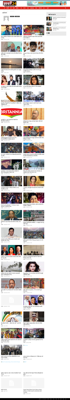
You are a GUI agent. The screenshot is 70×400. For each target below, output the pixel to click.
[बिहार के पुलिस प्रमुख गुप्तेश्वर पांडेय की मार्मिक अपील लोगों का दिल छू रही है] (33, 316)
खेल (21, 8)
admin (2, 39)
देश (4, 8)
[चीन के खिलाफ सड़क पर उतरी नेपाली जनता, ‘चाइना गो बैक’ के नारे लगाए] (33, 96)
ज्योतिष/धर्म (40, 8)
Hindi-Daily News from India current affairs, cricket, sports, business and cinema (32, 391)
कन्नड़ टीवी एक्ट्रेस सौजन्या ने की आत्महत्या (32, 86)
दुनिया (14, 8)
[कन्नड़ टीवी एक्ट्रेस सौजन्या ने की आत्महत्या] (33, 80)
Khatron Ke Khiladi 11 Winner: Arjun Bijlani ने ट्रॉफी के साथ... (10, 205)
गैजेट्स (53, 399)
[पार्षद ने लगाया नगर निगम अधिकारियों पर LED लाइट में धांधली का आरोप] (11, 350)
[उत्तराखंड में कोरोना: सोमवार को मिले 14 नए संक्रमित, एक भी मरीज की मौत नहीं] (11, 181)
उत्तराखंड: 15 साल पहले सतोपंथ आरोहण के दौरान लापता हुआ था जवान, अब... (10, 171)
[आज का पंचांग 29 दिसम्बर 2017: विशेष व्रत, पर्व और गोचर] (33, 350)
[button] (65, 8)
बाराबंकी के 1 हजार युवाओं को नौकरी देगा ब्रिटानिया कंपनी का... (9, 120)
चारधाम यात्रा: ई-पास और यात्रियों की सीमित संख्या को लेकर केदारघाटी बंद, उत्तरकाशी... (33, 155)
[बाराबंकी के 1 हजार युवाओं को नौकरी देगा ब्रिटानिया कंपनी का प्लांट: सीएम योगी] (11, 113)
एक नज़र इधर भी (44, 399)
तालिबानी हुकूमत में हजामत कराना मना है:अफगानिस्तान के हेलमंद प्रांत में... (8, 138)
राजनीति (7, 8)
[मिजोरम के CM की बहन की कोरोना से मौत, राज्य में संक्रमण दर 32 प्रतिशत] (11, 215)
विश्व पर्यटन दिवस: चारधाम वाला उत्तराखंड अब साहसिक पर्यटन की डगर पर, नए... (32, 171)
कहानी (48, 8)
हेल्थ (65, 399)
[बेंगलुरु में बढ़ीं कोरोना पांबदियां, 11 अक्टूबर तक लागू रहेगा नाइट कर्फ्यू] (33, 215)
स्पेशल (36, 8)
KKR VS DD (4, 389)
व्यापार (28, 8)
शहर (43, 8)
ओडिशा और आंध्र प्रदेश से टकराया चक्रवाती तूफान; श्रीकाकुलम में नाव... (10, 274)
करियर (48, 399)
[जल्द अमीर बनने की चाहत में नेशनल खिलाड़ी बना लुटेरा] (33, 366)
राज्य (11, 8)
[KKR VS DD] (11, 383)
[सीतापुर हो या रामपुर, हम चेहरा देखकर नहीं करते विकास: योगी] (33, 114)
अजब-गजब (40, 399)
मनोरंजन (24, 8)
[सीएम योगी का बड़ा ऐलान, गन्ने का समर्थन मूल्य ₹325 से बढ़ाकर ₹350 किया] (33, 283)
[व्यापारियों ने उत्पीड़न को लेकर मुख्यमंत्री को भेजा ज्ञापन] (33, 333)
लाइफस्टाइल (32, 8)
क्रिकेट (17, 8)
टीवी (58, 399)
